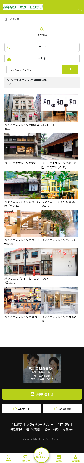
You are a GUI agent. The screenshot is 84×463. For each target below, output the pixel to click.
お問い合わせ (44, 394)
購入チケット (41, 457)
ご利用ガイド (24, 408)
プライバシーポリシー (40, 424)
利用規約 (63, 424)
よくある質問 (65, 408)
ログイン (78, 10)
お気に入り (25, 460)
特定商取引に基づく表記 (25, 429)
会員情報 (75, 460)
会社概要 (16, 424)
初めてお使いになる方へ (59, 429)
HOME (8, 460)
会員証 (59, 460)
